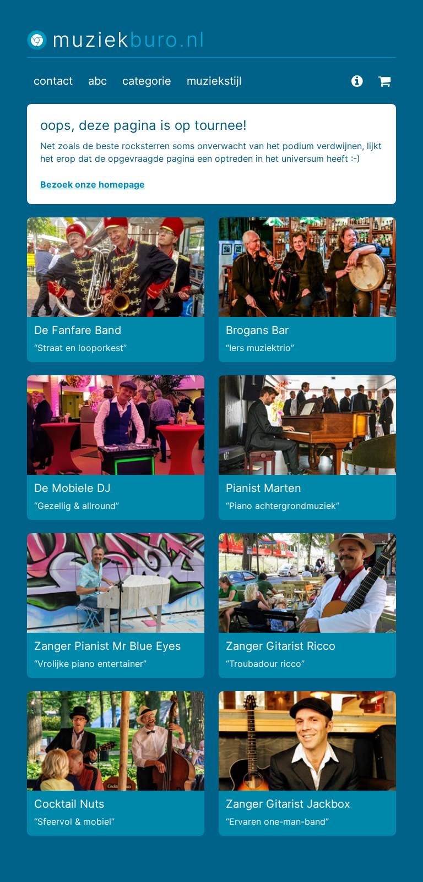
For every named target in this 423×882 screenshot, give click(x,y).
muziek (129, 40)
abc (97, 80)
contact (53, 80)
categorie (146, 80)
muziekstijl (214, 80)
